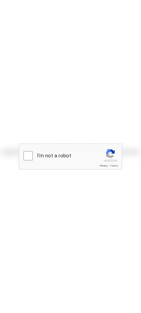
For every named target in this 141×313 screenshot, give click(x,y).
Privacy (104, 165)
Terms (114, 165)
